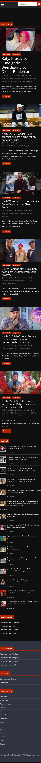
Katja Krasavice (27, 81)
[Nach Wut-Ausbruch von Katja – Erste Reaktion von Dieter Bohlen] (20, 173)
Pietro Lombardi (18, 416)
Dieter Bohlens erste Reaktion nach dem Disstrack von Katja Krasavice (19, 272)
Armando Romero (22, 210)
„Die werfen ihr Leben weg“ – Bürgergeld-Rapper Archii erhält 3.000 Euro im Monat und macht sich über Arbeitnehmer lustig (22, 503)
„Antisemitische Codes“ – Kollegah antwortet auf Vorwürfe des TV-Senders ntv (22, 581)
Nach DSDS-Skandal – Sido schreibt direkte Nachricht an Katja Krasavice (19, 137)
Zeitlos (2, 744)
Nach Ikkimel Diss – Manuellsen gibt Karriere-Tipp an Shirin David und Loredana (24, 491)
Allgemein (16, 54)
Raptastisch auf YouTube (9, 630)
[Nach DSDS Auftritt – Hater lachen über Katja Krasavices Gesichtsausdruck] (20, 373)
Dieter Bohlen (15, 213)
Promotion (3, 737)
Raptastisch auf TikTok (8, 633)
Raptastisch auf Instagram (9, 626)
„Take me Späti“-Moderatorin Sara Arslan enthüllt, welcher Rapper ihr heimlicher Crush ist (23, 603)
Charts (2, 707)
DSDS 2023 (17, 81)
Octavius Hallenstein (21, 75)
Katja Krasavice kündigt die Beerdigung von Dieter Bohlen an (16, 65)
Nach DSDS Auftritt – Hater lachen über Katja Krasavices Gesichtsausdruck (18, 404)
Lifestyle (3, 722)
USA (1, 740)
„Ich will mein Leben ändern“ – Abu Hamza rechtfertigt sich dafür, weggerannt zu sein (20, 570)
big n (12, 348)
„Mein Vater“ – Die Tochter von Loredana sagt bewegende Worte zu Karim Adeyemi (21, 480)
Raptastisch (6, 54)
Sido (36, 146)
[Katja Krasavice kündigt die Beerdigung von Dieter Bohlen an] (20, 30)
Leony (11, 416)
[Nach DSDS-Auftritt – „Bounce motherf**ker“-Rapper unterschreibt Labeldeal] (20, 308)
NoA (1, 729)
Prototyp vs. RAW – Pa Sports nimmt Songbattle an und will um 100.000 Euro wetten (23, 458)
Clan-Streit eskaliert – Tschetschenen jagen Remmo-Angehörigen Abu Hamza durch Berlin (23, 559)
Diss (1, 711)
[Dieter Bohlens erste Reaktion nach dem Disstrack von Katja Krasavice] (20, 241)
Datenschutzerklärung (8, 679)
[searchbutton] (39, 4)
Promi (2, 733)
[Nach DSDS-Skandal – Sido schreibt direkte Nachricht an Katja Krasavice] (20, 106)
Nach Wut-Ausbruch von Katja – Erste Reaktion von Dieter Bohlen (20, 204)
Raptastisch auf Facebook (9, 622)
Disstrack (10, 81)
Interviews (3, 718)
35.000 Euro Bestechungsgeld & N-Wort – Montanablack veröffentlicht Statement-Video (21, 469)
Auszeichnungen (6, 704)
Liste (1, 726)
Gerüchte (3, 715)
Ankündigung (4, 700)
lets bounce (27, 348)
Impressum (4, 682)
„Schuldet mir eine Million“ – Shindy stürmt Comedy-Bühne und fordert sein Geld (23, 526)
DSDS (13, 146)
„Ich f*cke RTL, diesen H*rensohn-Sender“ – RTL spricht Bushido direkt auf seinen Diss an (22, 592)
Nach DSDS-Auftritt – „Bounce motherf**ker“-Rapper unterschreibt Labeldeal (19, 339)
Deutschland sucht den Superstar (21, 78)
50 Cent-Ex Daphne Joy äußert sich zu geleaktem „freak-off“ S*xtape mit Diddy (22, 447)
